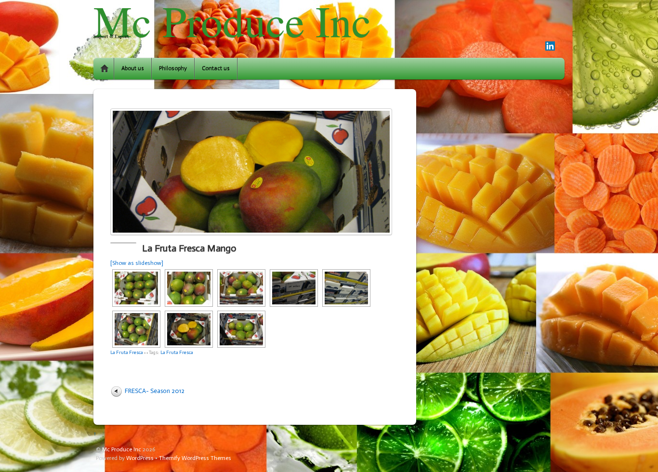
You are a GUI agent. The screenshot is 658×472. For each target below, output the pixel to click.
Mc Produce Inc (121, 449)
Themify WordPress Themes (195, 458)
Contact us (216, 68)
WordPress (140, 458)
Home (104, 68)
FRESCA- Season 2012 (154, 390)
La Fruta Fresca (126, 352)
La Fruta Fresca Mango (189, 248)
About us (132, 68)
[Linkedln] (550, 46)
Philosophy (173, 68)
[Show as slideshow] (136, 263)
